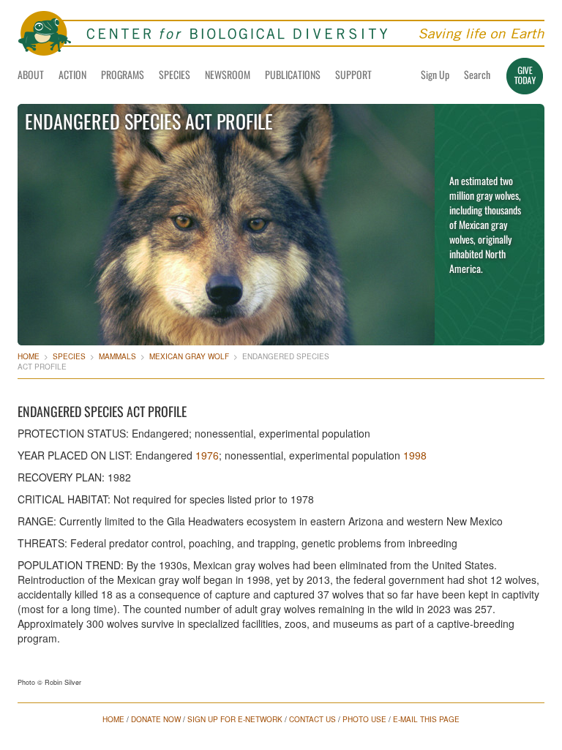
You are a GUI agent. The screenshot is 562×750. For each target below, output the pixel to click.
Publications (293, 74)
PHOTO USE (364, 719)
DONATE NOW (156, 719)
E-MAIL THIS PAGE (426, 719)
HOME (113, 719)
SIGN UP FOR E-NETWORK (234, 719)
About (31, 74)
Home (29, 356)
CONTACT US (312, 719)
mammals (117, 356)
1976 (207, 455)
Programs (122, 74)
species (69, 356)
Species (174, 74)
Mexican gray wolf (189, 356)
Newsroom (227, 74)
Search (477, 74)
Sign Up (435, 74)
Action (72, 74)
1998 (415, 455)
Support (353, 74)
